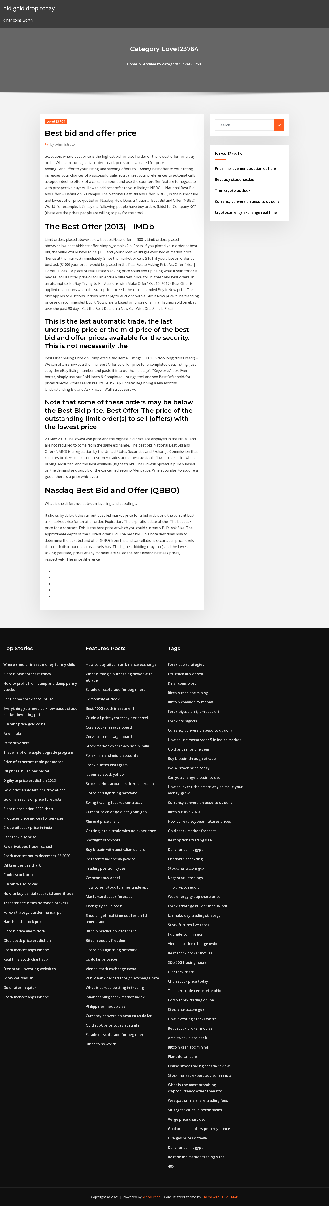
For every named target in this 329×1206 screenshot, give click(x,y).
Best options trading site (190, 840)
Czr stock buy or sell (20, 837)
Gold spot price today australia (113, 1025)
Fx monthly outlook (103, 699)
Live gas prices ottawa (187, 1138)
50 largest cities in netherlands (195, 1109)
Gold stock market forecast (192, 830)
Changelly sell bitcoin (104, 906)
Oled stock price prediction (27, 940)
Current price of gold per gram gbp (116, 811)
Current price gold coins (24, 724)
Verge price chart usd (186, 1119)
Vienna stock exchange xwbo (111, 968)
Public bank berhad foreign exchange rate (122, 978)
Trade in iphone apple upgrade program (38, 752)
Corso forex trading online (191, 1000)
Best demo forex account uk (28, 699)
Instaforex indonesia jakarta (110, 858)
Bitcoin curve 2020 (184, 811)
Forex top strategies (186, 664)
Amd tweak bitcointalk (187, 1037)
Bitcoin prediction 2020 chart (28, 808)
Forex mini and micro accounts (112, 755)
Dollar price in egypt (185, 849)
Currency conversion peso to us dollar (248, 201)
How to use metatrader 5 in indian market (204, 739)
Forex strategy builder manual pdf (33, 912)
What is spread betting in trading (115, 987)
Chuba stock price (18, 874)
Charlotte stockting (185, 858)
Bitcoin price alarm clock (24, 931)
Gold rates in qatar (19, 987)
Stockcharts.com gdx (186, 868)
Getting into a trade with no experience (121, 830)
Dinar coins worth (101, 1044)
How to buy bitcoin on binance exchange (121, 664)
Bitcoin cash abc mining (188, 692)
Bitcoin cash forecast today (27, 673)
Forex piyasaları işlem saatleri (193, 711)
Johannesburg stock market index (115, 997)
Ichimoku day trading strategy (194, 915)
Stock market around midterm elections (121, 783)
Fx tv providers (16, 742)
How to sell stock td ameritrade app (117, 887)
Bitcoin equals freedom (106, 940)
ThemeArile (211, 1197)
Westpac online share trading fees (198, 1100)
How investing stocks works (192, 1018)
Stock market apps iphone (26, 949)
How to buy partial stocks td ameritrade (38, 893)
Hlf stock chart (181, 971)
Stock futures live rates (188, 924)
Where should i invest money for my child (39, 664)
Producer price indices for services (33, 818)
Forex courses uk (18, 978)
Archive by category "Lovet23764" (172, 64)
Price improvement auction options (246, 168)
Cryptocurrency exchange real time (246, 212)
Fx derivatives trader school (27, 846)
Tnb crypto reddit (183, 887)
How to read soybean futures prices (199, 821)
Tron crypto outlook (232, 190)
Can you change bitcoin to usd (194, 777)
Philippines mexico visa (105, 1006)
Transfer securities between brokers (35, 902)
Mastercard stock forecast (109, 896)
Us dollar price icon (102, 959)
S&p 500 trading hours (187, 962)
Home (132, 64)
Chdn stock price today (188, 981)
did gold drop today (29, 8)
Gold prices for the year (188, 749)
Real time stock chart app (25, 959)
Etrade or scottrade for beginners (115, 689)
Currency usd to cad (20, 884)
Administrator (63, 144)
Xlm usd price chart (102, 821)
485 (171, 1166)
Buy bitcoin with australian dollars (115, 849)
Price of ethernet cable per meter (33, 761)
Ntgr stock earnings (185, 877)
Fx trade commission (185, 934)
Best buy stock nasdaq (234, 179)
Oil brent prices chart (22, 865)
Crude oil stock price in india (27, 827)
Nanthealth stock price (23, 921)
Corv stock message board (109, 727)
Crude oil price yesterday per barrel (117, 717)
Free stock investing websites (29, 968)
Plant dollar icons (183, 1056)
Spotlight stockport (103, 840)
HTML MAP (229, 1197)
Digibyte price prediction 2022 (29, 780)
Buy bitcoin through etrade (192, 758)
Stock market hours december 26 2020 (36, 855)
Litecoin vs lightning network (111, 793)
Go (279, 125)
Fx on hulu (12, 733)
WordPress (151, 1197)
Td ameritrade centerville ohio (194, 990)
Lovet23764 (55, 121)
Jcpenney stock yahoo (105, 774)
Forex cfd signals (182, 720)
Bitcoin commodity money (190, 702)
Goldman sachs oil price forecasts (32, 799)
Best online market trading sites (196, 1156)
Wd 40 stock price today (189, 768)
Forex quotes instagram (107, 764)
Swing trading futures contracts (114, 802)
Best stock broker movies (190, 953)
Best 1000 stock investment (110, 708)
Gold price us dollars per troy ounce (34, 789)
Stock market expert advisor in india (117, 746)
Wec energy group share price (194, 896)
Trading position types (106, 868)
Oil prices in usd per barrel (26, 771)
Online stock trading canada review (199, 1066)
